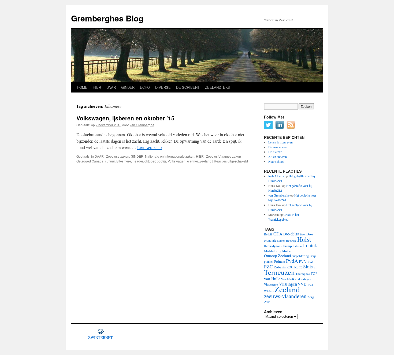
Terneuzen (279, 272)
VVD (302, 284)
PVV (303, 261)
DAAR (111, 87)
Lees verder (149, 147)
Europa (281, 240)
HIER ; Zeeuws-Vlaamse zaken (218, 156)
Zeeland (205, 161)
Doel (303, 234)
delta (295, 234)
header (138, 161)
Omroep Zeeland (277, 255)
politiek (268, 262)
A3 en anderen (277, 156)
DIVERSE (163, 87)
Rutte (298, 267)
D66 (286, 234)
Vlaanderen (271, 284)
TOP (314, 273)
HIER (97, 87)
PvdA (292, 260)
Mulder (287, 251)
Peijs (313, 256)
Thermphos (303, 274)
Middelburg (272, 251)
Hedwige (291, 240)
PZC (268, 267)
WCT (310, 284)
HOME (82, 87)
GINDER (128, 87)
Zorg (310, 297)
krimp (287, 245)
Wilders (269, 291)
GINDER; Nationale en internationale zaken (162, 156)
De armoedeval (277, 147)
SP (315, 267)
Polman (279, 261)
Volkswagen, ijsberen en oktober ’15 (125, 118)
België (268, 234)
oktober (149, 161)
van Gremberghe (142, 125)
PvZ (310, 261)
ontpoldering (300, 256)
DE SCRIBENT (188, 87)
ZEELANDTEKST (218, 87)
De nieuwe (275, 152)
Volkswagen (176, 161)
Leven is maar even (280, 142)
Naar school (276, 161)
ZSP (267, 302)
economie (270, 240)
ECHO (145, 87)
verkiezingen (303, 279)
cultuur (110, 161)
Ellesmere (123, 161)
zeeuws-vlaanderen (285, 296)
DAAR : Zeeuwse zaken (112, 156)
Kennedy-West (273, 246)
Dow (310, 234)
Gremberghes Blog (107, 18)
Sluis (308, 266)
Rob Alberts (276, 176)
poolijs (161, 161)
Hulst (304, 239)
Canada (97, 161)
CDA (278, 234)
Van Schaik (287, 279)
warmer (192, 161)
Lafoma (297, 246)
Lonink (310, 245)
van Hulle (272, 278)
